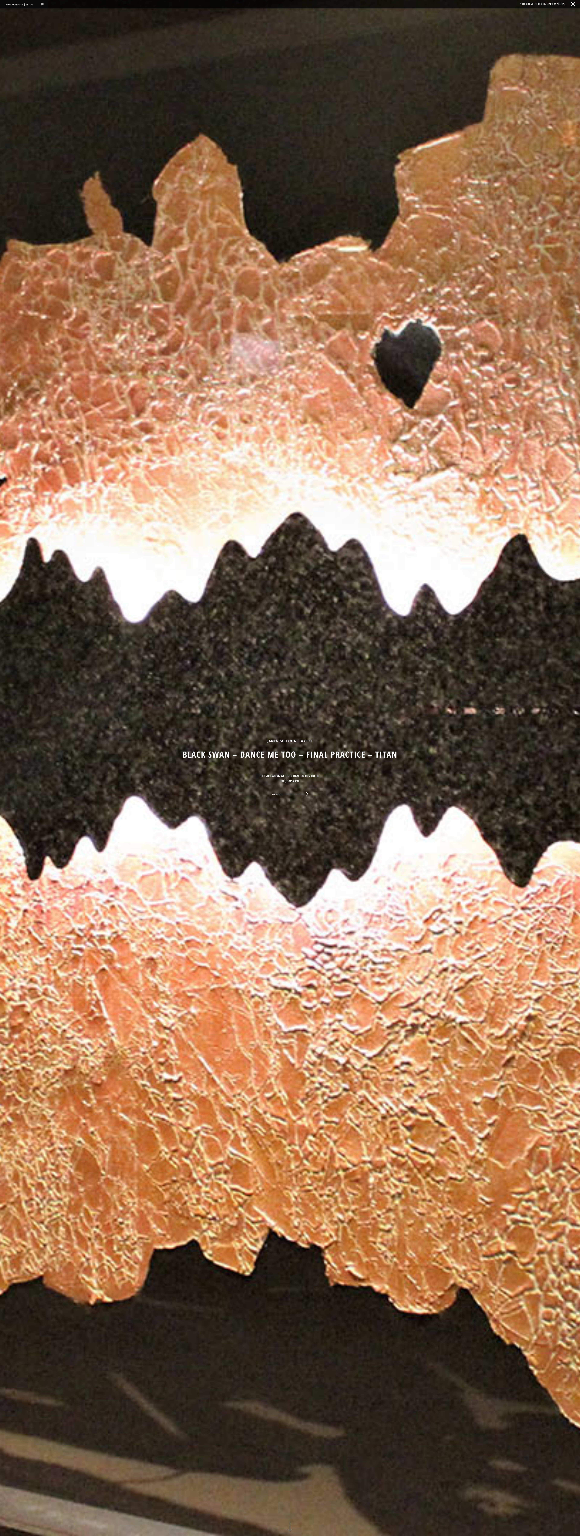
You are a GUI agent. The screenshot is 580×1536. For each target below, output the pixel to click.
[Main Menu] (42, 4)
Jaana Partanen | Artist (19, 4)
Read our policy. (555, 4)
